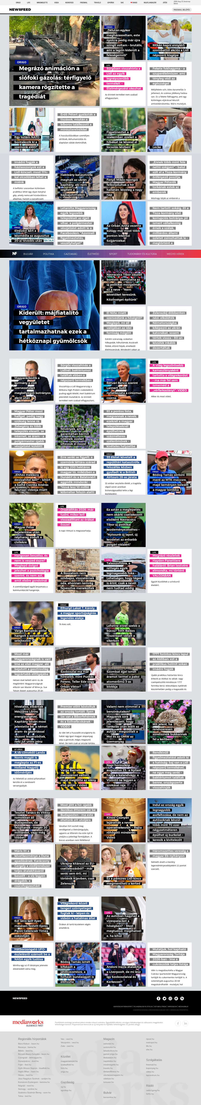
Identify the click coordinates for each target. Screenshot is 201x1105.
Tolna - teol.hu (24, 1096)
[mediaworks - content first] (28, 1023)
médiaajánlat (183, 1006)
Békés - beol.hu (25, 1051)
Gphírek (110, 3)
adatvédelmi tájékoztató (122, 1006)
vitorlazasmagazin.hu (113, 1075)
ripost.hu (150, 1039)
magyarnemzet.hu (69, 1061)
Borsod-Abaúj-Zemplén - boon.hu (33, 1054)
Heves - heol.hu (25, 1075)
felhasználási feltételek (143, 1006)
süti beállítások (160, 1006)
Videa (56, 3)
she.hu (149, 1049)
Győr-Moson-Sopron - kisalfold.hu (34, 1068)
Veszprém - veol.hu (70, 1042)
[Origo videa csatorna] (176, 998)
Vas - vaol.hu (67, 1039)
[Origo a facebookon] (158, 998)
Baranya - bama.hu (27, 1047)
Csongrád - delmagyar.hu (30, 1057)
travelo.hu (108, 1068)
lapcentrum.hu (153, 1075)
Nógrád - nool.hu (26, 1085)
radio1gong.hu (153, 1090)
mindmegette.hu (111, 1064)
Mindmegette (42, 3)
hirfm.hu (150, 1094)
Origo (18, 3)
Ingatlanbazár (150, 3)
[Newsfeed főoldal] (20, 998)
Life (28, 3)
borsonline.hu (109, 1097)
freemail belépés (182, 10)
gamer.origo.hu (110, 1054)
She (122, 3)
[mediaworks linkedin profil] (185, 1023)
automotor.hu (109, 1047)
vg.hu (63, 1087)
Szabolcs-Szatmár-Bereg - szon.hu (34, 1092)
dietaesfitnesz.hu (111, 1071)
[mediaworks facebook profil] (178, 1023)
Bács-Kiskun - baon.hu (28, 1043)
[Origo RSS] (182, 998)
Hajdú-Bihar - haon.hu (28, 1071)
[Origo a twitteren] (164, 998)
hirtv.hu (64, 1068)
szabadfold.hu (67, 1064)
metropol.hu (151, 1042)
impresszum (172, 1006)
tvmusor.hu (108, 1082)
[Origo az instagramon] (170, 998)
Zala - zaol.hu (67, 1046)
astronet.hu (108, 1043)
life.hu (149, 1046)
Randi (134, 3)
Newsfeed (69, 3)
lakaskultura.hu (110, 1051)
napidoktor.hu (109, 1061)
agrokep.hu (66, 1090)
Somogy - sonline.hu (27, 1089)
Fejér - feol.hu (24, 1064)
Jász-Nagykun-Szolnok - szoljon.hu (34, 1078)
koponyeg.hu (152, 1068)
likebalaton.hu (109, 1057)
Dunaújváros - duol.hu (28, 1061)
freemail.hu (151, 1064)
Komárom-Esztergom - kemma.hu (34, 1082)
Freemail (83, 3)
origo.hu (64, 1072)
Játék (165, 3)
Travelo (97, 3)
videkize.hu (108, 1078)
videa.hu (150, 1072)
